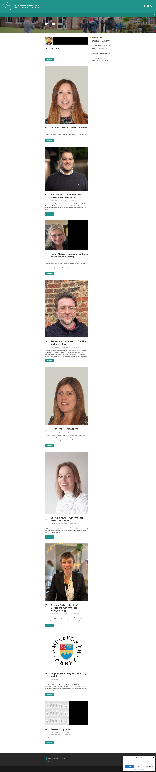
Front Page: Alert (56, 734)
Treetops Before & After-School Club (95, 15)
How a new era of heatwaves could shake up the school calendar (101, 54)
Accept (129, 766)
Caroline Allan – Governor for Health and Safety (67, 519)
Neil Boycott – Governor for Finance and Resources (66, 196)
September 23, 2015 (56, 679)
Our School (58, 15)
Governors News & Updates (71, 681)
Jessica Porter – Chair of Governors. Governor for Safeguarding (64, 608)
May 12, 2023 (54, 431)
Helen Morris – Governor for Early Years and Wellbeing (69, 255)
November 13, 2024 (56, 347)
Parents (79, 15)
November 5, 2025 (56, 130)
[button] (153, 757)
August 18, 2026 (55, 51)
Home (50, 15)
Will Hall (55, 48)
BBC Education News (98, 37)
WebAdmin (65, 347)
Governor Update (60, 729)
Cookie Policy (136, 769)
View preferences (149, 766)
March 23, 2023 (55, 613)
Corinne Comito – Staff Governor (69, 127)
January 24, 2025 (55, 259)
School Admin (64, 431)
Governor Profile (73, 51)
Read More (49, 59)
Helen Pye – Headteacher (65, 428)
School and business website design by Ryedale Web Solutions (78, 768)
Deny (139, 766)
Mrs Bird (65, 679)
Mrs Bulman (66, 732)
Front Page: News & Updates (58, 681)
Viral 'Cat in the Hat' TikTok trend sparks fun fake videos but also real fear (101, 41)
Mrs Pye (64, 51)
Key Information (69, 15)
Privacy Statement (141, 769)
